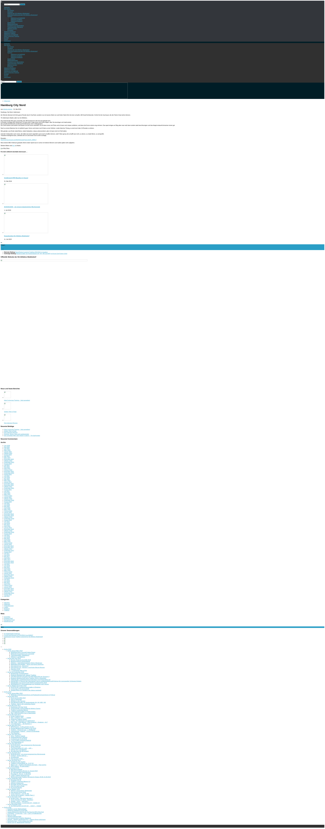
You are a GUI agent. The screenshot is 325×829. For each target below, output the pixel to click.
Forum (6, 39)
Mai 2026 (7, 447)
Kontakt (6, 38)
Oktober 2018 (8, 530)
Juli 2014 (7, 596)
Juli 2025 (7, 448)
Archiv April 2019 (12, 696)
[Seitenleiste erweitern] (1, 242)
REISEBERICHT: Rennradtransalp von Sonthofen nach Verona (30, 684)
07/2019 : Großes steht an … (19, 755)
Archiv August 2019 (13, 768)
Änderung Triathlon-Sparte (19, 719)
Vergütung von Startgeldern (15, 25)
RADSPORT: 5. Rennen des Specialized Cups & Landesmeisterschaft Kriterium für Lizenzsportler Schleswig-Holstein (46, 681)
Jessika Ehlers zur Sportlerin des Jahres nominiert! (26, 690)
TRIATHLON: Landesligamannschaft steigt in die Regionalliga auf (30, 679)
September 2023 (9, 462)
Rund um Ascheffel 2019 (18, 698)
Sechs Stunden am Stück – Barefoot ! (22, 800)
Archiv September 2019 (14, 778)
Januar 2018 (8, 544)
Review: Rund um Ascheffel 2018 (21, 660)
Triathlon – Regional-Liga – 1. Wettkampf (23, 730)
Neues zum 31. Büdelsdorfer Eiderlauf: (19, 822)
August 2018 (8, 534)
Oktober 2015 (8, 576)
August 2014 (8, 594)
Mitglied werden (12, 28)
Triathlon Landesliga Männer (19, 710)
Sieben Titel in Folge (10, 411)
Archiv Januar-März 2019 (15, 693)
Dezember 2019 (9, 514)
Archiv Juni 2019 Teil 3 (14, 743)
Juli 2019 (7, 521)
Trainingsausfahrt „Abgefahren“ (20, 655)
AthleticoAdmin (7, 109)
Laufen (6, 607)
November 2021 (9, 485)
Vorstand (10, 12)
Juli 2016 (7, 564)
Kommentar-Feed (9, 620)
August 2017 (8, 552)
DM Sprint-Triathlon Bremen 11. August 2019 (24, 771)
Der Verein (7, 9)
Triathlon (6, 610)
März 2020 (7, 509)
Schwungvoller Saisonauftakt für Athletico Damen (25, 708)
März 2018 (7, 541)
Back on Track (11, 815)
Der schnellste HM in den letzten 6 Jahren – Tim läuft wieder (22, 435)
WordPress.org (8, 621)
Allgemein (7, 101)
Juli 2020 (7, 503)
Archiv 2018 (7, 649)
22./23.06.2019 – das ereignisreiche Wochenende (26, 745)
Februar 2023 (8, 470)
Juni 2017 (7, 555)
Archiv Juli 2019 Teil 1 (14, 752)
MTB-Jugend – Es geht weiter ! (20, 766)
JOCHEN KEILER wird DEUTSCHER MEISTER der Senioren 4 (30, 676)
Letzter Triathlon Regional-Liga (20, 775)
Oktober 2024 (8, 453)
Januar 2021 (8, 497)
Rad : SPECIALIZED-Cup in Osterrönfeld (23, 713)
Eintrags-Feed (8, 618)
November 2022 (9, 471)
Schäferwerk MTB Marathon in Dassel (16, 178)
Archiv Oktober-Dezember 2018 (16, 685)
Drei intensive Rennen (11, 423)
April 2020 (7, 508)
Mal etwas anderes (16, 769)
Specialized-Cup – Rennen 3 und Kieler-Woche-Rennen (28, 667)
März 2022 (7, 480)
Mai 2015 (7, 582)
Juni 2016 (7, 565)
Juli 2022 (7, 476)
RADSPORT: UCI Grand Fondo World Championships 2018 (29, 682)
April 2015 (7, 584)
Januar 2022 (8, 482)
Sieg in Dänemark (16, 699)
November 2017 (9, 547)
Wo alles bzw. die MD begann (20, 751)
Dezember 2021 (9, 483)
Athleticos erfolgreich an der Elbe (17, 810)
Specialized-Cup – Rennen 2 (19, 666)
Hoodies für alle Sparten (18, 762)
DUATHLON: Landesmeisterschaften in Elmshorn (26, 687)
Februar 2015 (8, 585)
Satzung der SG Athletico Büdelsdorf (18, 13)
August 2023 (8, 464)
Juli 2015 (7, 579)
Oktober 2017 (8, 549)
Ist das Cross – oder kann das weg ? (22, 798)
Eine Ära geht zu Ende (17, 786)
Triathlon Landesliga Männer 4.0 (20, 781)
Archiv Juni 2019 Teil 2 (14, 734)
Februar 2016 (8, 572)
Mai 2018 (7, 538)
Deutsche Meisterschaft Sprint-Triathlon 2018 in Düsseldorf (28, 678)
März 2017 (7, 559)
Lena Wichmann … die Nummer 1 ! (21, 723)
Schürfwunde (15, 757)
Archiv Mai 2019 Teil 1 (14, 705)
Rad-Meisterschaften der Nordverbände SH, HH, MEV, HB (28, 702)
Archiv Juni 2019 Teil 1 (14, 725)
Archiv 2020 (7, 807)
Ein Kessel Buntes (16, 787)
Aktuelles (7, 602)
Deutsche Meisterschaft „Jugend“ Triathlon (23, 675)
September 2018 (9, 532)
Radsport (7, 609)
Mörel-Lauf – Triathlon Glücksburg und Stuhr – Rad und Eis (28, 765)
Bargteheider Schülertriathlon (19, 673)
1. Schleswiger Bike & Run (19, 670)
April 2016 (7, 568)
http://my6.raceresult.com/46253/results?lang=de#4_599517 (19, 140)
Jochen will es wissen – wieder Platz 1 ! (23, 795)
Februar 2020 (8, 511)
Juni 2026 (7, 445)
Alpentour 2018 (15, 669)
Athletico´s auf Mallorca (18, 657)
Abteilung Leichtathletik (18, 18)
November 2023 (9, 459)
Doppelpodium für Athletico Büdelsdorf (16, 236)
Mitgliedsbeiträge (12, 24)
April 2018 (7, 540)
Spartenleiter (11, 22)
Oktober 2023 (8, 461)
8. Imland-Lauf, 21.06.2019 (19, 739)
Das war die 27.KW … (17, 758)
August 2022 (8, 474)
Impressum (7, 41)
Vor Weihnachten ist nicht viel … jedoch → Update (26, 806)
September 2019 (9, 518)
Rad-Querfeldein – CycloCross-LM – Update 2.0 (25, 803)
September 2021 (9, 488)
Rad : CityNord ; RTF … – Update (21, 717)
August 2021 (8, 489)
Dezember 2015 (9, 575)
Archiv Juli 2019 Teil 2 (14, 760)
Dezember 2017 (9, 546)
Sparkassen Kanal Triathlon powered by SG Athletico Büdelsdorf (23, 636)
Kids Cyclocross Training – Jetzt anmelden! (17, 400)
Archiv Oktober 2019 (13, 789)
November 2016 (9, 562)
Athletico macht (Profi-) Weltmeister (21, 790)
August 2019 (8, 520)
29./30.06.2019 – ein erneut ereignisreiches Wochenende (22, 207)
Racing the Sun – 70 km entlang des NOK (19, 821)
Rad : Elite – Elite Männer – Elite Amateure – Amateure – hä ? (29, 722)
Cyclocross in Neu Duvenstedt (20, 689)
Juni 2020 (7, 505)
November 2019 (9, 515)
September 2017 (9, 550)
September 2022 (9, 473)
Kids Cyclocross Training (11, 36)
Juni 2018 (7, 537)
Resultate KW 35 (16, 780)
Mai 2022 (7, 479)
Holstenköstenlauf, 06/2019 (19, 737)
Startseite (7, 7)
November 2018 (9, 529)
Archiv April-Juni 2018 (14, 658)
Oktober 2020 (8, 499)
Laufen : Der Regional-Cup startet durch (23, 720)
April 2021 (7, 492)
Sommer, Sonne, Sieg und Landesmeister (16, 434)
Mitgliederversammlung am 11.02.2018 (22, 654)
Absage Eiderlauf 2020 (14, 816)
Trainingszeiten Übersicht (15, 27)
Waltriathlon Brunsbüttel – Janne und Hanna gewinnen (27, 664)
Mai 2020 (7, 506)
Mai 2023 (7, 467)
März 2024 (7, 457)
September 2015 (9, 578)
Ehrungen (10, 30)
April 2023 (7, 468)
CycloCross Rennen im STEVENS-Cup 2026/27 (18, 635)
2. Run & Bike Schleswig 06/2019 (21, 740)
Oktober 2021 (8, 486)
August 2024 (8, 454)
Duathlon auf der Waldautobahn (16, 809)
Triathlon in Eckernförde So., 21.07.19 (22, 763)
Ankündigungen (9, 605)
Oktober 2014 (8, 591)
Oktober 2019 (8, 517)
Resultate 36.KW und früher (19, 784)
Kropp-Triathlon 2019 (17, 716)
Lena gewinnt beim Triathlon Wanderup (19, 818)
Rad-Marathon (15, 733)
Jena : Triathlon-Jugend (18, 736)
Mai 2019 (7, 524)
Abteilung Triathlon (16, 19)
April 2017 (7, 558)
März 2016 (7, 570)
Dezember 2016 (9, 561)
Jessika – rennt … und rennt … (20, 801)
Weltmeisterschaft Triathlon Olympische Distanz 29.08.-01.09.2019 (31, 777)
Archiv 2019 (7, 692)
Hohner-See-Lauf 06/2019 (18, 749)
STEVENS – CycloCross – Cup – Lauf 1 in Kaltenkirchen (24, 813)
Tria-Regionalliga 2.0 (17, 742)
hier (13, 145)
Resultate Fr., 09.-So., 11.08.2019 (21, 774)
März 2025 (7, 450)
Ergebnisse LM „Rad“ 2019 (19, 707)
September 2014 (9, 593)
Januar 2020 (8, 512)
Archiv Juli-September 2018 (15, 672)
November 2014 (9, 590)
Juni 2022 (7, 477)
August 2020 (8, 502)
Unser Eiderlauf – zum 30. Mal (20, 793)
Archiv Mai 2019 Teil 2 (14, 714)
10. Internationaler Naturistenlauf (20, 772)
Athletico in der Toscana (18, 701)
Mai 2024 (7, 456)
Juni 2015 (7, 581)
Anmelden (7, 617)
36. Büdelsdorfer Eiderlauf (12, 633)
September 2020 (9, 500)
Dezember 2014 (9, 588)
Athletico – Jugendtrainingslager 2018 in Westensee (26, 663)
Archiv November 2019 (14, 796)
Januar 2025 (8, 451)
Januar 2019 (8, 527)
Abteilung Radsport (16, 21)
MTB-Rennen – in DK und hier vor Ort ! (22, 727)
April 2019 (7, 526)
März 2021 (7, 494)
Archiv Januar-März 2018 (15, 651)
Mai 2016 (7, 567)
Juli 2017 (7, 553)
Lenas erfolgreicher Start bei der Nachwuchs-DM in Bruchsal (25, 812)
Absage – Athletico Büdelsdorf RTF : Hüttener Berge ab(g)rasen (26, 819)
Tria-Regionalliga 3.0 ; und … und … (22, 748)
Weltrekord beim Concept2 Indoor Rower (23, 652)
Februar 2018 (8, 543)
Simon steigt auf (15, 746)
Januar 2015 (8, 587)
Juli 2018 (7, 535)
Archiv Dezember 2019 (14, 804)
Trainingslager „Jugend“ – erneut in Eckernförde (25, 731)
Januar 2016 (8, 573)
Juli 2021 (7, 491)
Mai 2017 (7, 556)
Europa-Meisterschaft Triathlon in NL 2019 (23, 728)
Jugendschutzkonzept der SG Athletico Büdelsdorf (22, 15)
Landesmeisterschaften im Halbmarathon (23, 711)
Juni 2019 (7, 523)
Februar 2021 (8, 495)
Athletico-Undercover (17, 783)
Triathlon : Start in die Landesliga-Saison (23, 704)
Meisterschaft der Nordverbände (20, 661)
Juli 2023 (7, 465)
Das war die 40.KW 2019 (18, 792)
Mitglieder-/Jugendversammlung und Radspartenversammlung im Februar (33, 695)
